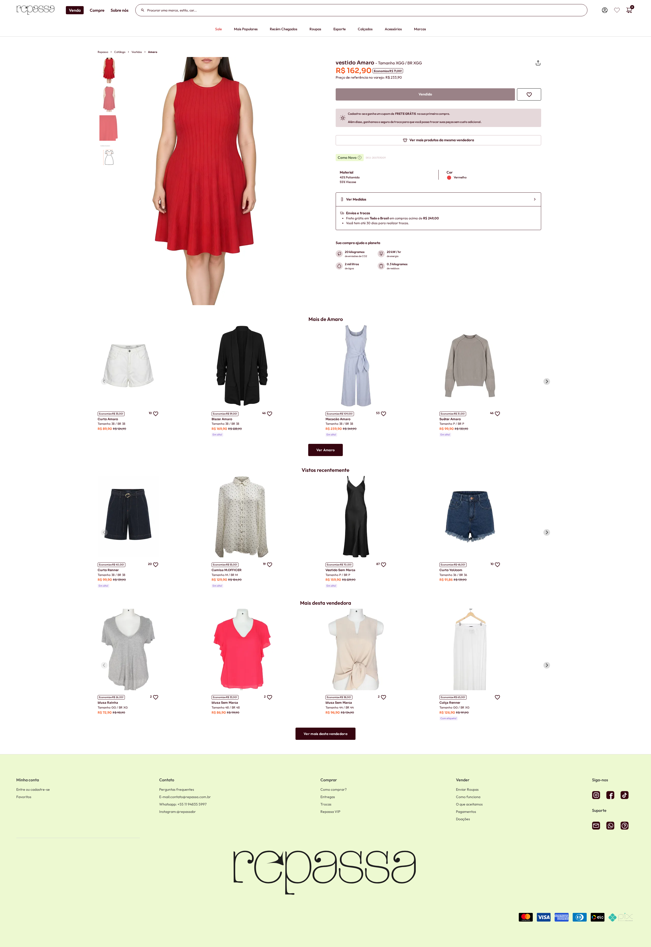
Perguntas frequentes (176, 789)
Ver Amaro (325, 450)
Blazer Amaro (222, 419)
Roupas (315, 29)
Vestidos (136, 52)
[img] (617, 10)
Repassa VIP (330, 811)
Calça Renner (449, 702)
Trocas (325, 804)
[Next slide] (546, 381)
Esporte (339, 29)
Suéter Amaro (450, 419)
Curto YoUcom (450, 570)
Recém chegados (283, 29)
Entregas (327, 797)
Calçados (365, 29)
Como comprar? (333, 789)
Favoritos (23, 797)
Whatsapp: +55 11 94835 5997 (182, 804)
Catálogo (119, 52)
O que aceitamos (469, 804)
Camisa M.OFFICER (227, 570)
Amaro (152, 52)
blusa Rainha (108, 702)
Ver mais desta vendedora (325, 733)
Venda (75, 10)
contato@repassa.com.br (185, 797)
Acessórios (393, 29)
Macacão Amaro (338, 419)
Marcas (420, 29)
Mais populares (246, 29)
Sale (218, 29)
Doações (463, 819)
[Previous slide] (104, 381)
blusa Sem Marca (225, 702)
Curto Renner (108, 570)
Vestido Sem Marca (340, 570)
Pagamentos (466, 811)
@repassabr (177, 811)
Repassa (103, 52)
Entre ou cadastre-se (33, 789)
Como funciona (468, 797)
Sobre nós (119, 10)
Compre (97, 10)
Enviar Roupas (467, 789)
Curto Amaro (108, 419)
